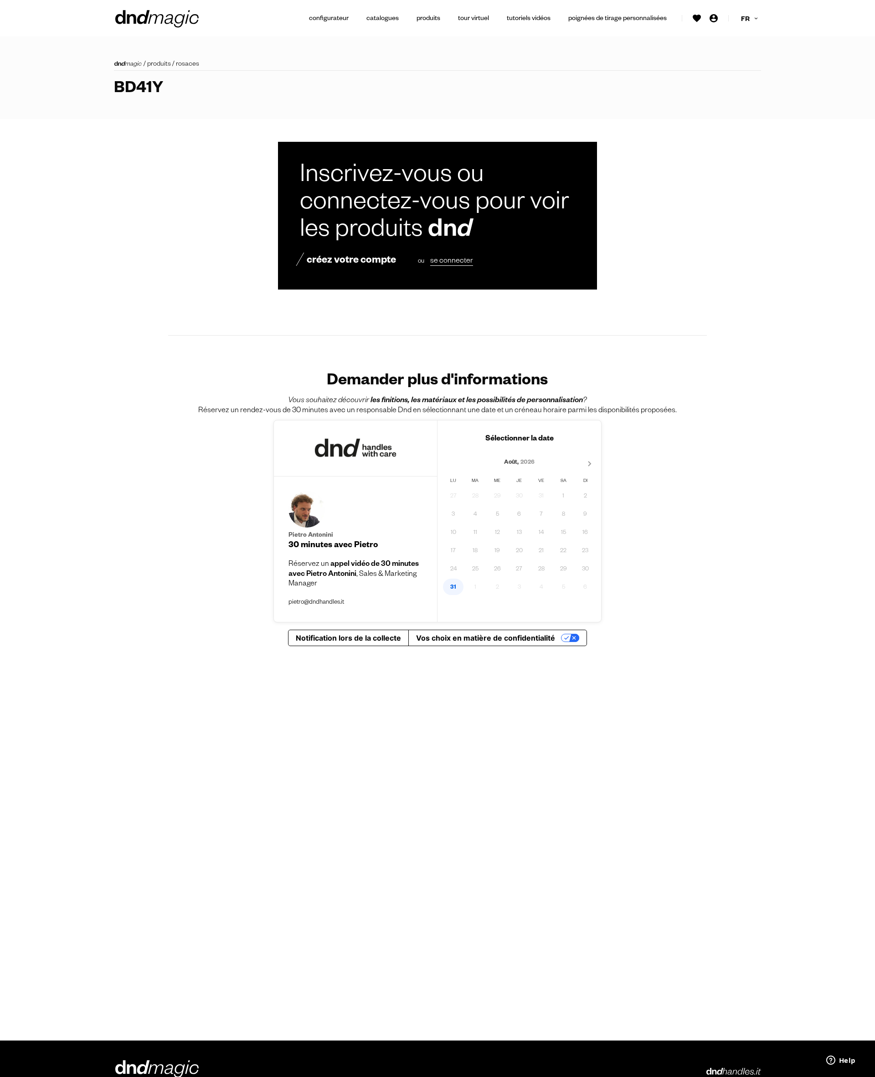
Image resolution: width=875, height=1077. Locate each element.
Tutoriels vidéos (529, 19)
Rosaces (187, 64)
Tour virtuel (473, 19)
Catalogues (382, 19)
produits (159, 64)
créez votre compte (351, 261)
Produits (428, 19)
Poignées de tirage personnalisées (617, 19)
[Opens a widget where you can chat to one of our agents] (841, 1061)
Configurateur (329, 19)
